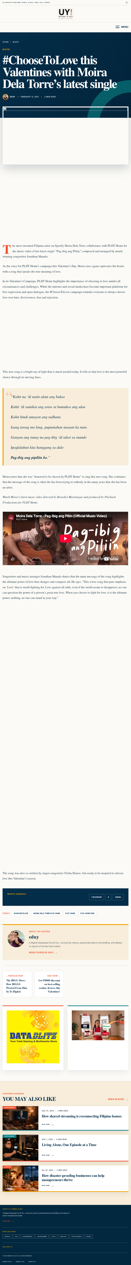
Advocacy (63, 1236)
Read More (46, 1124)
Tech (16, 1236)
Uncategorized (42, 1236)
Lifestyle (7, 1236)
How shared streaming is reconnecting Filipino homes (81, 1116)
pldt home (70, 913)
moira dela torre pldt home (46, 913)
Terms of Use (20, 1261)
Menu (124, 26)
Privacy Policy (7, 1261)
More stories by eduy (41, 952)
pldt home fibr (87, 913)
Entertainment (27, 1236)
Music (16, 42)
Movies (88, 1236)
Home (6, 42)
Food (53, 1236)
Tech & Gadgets (76, 1236)
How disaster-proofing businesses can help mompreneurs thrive (73, 1177)
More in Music (116, 1099)
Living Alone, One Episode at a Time (69, 1144)
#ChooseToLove (21, 913)
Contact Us (32, 1261)
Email (118, 897)
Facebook (97, 897)
